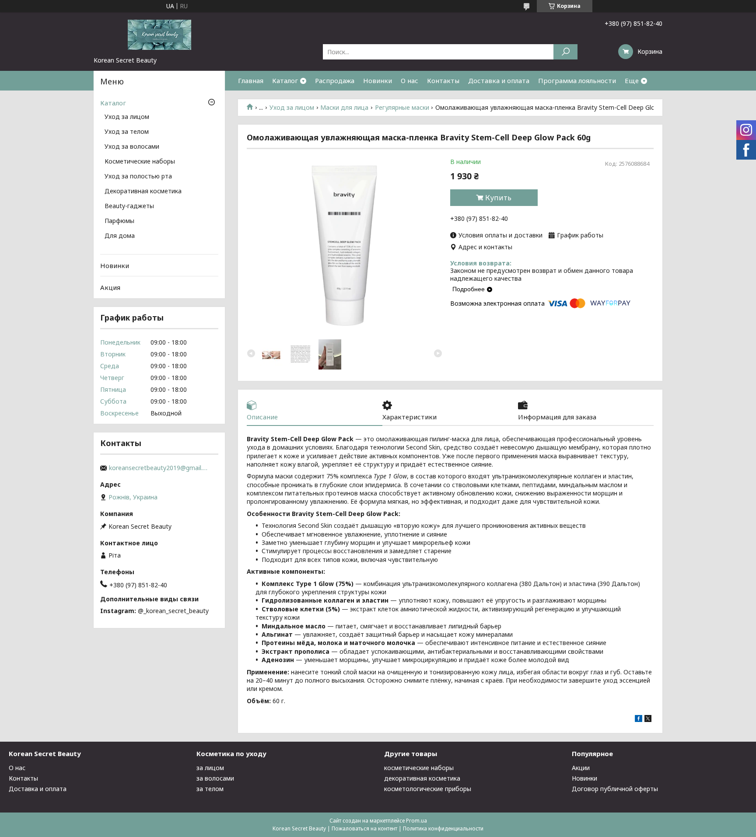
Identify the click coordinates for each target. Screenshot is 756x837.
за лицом (210, 768)
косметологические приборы (427, 789)
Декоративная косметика (143, 191)
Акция (110, 287)
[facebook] (638, 719)
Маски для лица (344, 108)
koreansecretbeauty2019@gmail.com (159, 468)
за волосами (215, 778)
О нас (409, 80)
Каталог (285, 80)
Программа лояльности (577, 80)
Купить (498, 197)
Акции (581, 768)
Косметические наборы (140, 161)
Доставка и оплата (498, 80)
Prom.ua (416, 820)
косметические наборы (419, 768)
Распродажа (334, 80)
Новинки (377, 80)
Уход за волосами (132, 146)
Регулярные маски (402, 108)
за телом (210, 789)
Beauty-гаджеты (129, 206)
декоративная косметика (422, 778)
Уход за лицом (292, 108)
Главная (250, 80)
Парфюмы (119, 221)
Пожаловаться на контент (364, 828)
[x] (647, 719)
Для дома (120, 236)
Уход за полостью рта (138, 176)
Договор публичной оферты (615, 789)
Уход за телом (127, 132)
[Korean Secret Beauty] (159, 34)
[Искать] (565, 51)
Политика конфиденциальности (443, 828)
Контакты (443, 80)
